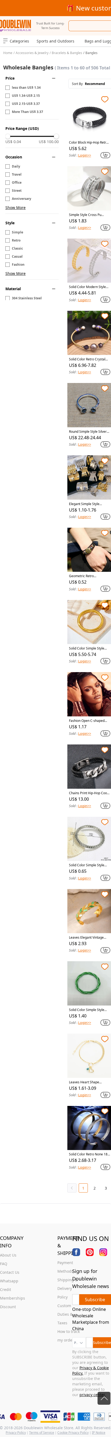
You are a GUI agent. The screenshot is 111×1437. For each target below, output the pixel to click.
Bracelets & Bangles (67, 53)
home (7, 53)
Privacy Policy (16, 1432)
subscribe (95, 1300)
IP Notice (98, 1432)
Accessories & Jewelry (32, 53)
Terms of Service (41, 1432)
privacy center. (92, 1394)
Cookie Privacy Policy (73, 1432)
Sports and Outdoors (55, 41)
